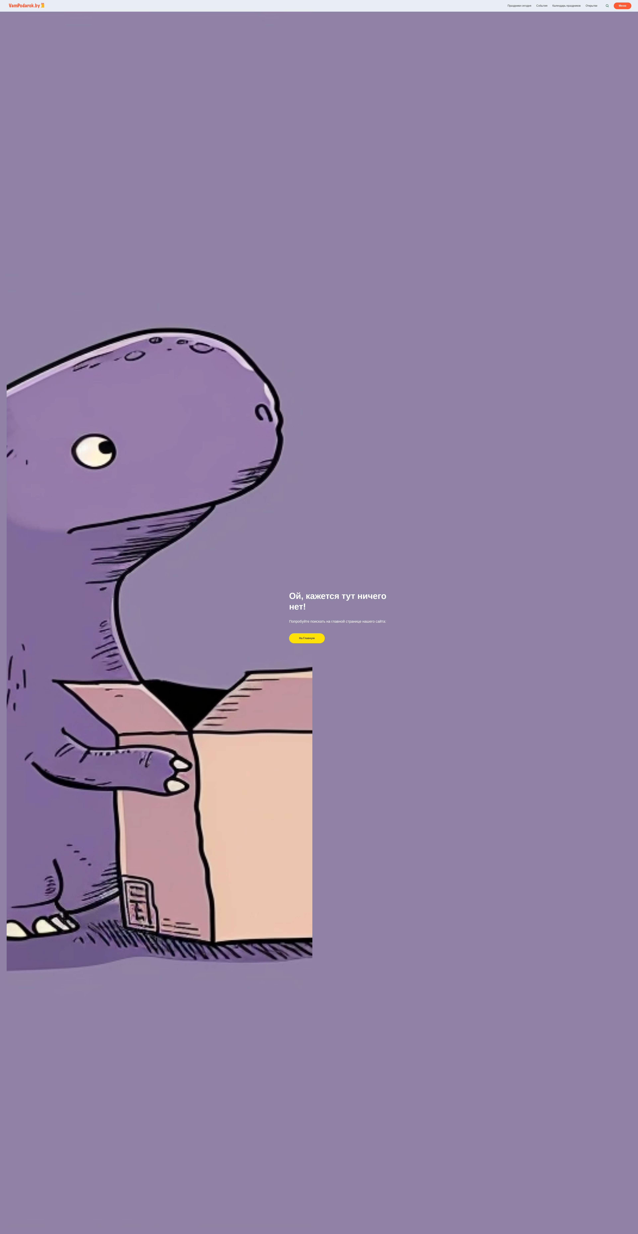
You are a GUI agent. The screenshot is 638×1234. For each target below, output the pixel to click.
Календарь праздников (566, 5)
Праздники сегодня (519, 5)
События (541, 5)
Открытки (591, 5)
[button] (607, 5)
